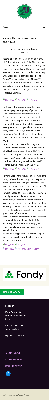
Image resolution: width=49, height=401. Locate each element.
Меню (5, 27)
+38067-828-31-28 (13, 359)
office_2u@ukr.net (13, 365)
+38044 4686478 (12, 352)
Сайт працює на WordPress (16, 394)
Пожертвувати (12, 292)
